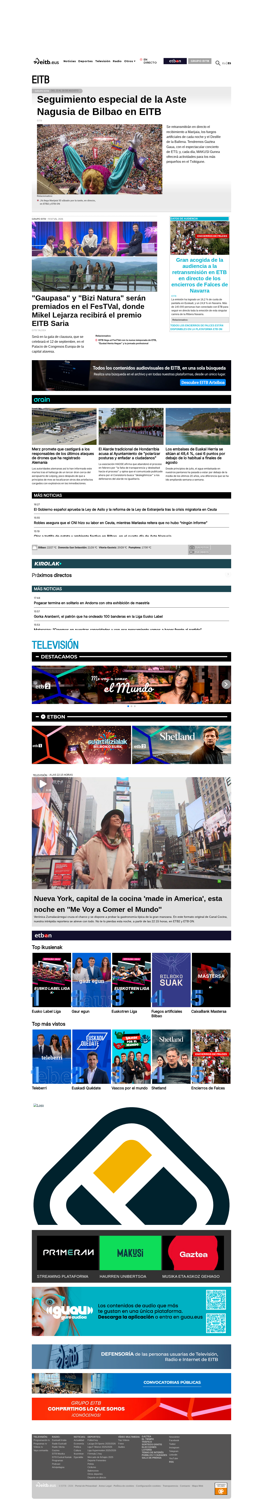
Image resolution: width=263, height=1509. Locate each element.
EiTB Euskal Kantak (62, 1457)
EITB (41, 79)
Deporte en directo (97, 1477)
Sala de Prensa (151, 1458)
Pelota (91, 1464)
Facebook (174, 1440)
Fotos (121, 1443)
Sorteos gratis (152, 1444)
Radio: (56, 1437)
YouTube (173, 1458)
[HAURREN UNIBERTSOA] (130, 1252)
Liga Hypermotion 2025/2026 (102, 1450)
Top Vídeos (123, 1440)
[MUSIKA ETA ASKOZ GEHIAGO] (193, 1252)
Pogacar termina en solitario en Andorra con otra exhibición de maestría (91, 603)
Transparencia (170, 1486)
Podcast (56, 1464)
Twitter (172, 1444)
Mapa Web (197, 1486)
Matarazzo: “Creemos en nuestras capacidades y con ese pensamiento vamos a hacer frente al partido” (118, 630)
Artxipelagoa (58, 1467)
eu (224, 63)
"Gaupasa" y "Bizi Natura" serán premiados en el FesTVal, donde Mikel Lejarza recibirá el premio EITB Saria (89, 311)
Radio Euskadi (59, 1443)
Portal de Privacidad (86, 1486)
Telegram (173, 1451)
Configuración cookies (148, 1486)
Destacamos (59, 657)
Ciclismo (92, 1467)
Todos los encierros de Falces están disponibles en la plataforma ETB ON (196, 327)
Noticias (69, 61)
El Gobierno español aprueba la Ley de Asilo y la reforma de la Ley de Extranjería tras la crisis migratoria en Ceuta (125, 509)
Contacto (185, 1486)
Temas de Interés (153, 1452)
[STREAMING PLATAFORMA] (68, 1252)
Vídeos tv (38, 1447)
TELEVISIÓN (55, 645)
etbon (56, 717)
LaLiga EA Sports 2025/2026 (102, 1443)
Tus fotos (202, 547)
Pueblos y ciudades (154, 1455)
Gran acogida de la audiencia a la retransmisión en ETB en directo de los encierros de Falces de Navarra (199, 275)
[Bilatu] (218, 63)
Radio (117, 61)
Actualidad (79, 1440)
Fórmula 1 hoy (95, 1453)
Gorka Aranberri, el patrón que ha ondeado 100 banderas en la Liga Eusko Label (98, 616)
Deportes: (94, 1437)
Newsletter (174, 1437)
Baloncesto (93, 1470)
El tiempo (148, 1439)
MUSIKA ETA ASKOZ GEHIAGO (191, 1276)
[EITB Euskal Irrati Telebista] (46, 61)
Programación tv (41, 1440)
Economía (79, 1443)
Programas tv (40, 1443)
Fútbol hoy (93, 1440)
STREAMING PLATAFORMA (62, 1276)
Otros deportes (95, 1474)
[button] (128, 706)
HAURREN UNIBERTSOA (123, 1276)
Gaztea (55, 1450)
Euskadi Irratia (59, 1440)
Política (77, 1447)
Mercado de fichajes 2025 (100, 1457)
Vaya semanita (40, 1450)
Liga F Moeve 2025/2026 (100, 1447)
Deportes (85, 61)
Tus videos (202, 552)
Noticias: (79, 1437)
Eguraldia (78, 1457)
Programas (57, 1460)
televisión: (40, 1437)
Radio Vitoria (58, 1447)
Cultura (77, 1450)
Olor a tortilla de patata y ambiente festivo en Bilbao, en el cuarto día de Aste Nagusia (102, 536)
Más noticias (48, 495)
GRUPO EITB (200, 61)
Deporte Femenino (97, 1460)
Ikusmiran (79, 1453)
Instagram (174, 1447)
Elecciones (149, 1447)
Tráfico (147, 1442)
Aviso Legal (105, 1486)
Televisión (102, 61)
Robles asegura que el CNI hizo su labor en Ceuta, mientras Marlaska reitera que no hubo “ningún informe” (120, 523)
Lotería (147, 1450)
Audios (121, 1447)
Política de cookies (124, 1486)
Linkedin (173, 1454)
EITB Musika (58, 1453)
